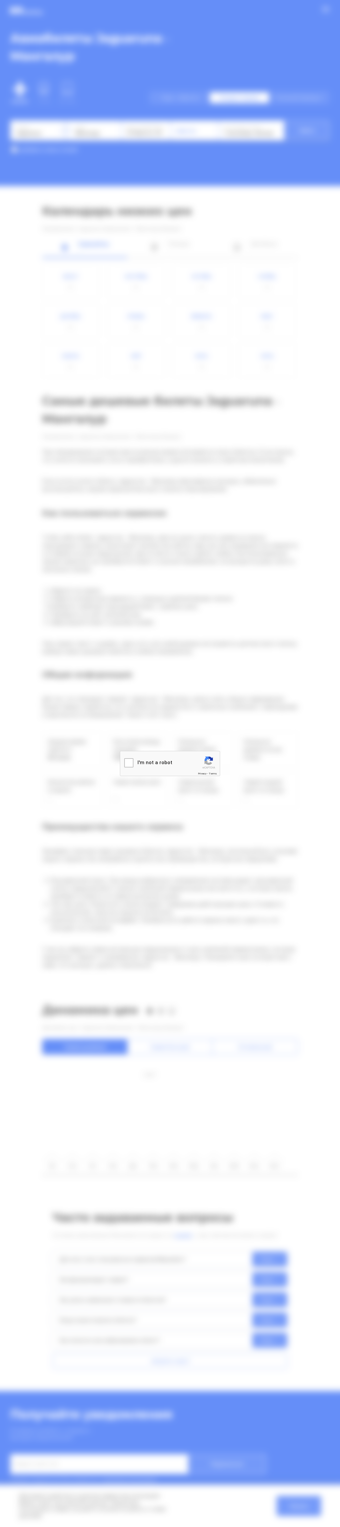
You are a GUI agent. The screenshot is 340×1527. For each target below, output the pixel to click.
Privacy (202, 773)
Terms (213, 773)
